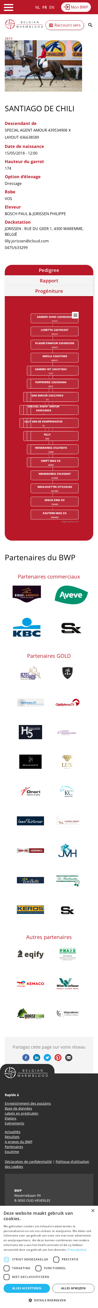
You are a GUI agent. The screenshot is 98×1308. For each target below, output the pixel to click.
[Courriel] (68, 1059)
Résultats (12, 1136)
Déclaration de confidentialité (28, 1161)
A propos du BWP (18, 1141)
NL (37, 7)
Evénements (14, 1123)
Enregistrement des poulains (28, 1103)
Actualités (12, 1132)
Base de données (18, 1108)
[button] (49, 1300)
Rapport (49, 280)
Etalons (10, 1118)
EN (51, 7)
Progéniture (49, 291)
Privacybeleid (77, 1250)
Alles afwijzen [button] (73, 1288)
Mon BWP (79, 7)
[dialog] (49, 1257)
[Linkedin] (36, 1059)
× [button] (92, 1211)
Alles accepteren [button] (26, 1288)
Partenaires (14, 1146)
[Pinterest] (58, 1059)
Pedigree (49, 270)
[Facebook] (25, 1059)
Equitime (12, 1151)
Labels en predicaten (21, 1113)
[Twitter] (47, 1059)
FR (44, 7)
